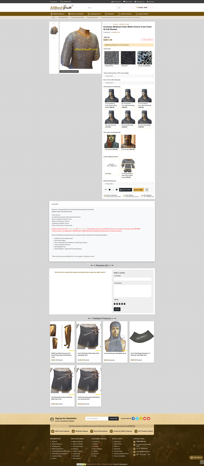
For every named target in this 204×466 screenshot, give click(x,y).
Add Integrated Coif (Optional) (111, 86)
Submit (117, 309)
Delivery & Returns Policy (121, 453)
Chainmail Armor (95, 14)
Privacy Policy (118, 451)
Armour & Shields (78, 444)
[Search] (119, 8)
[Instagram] (141, 418)
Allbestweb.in (123, 464)
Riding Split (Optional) (109, 181)
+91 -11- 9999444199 (141, 448)
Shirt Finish (107, 48)
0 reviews (115, 24)
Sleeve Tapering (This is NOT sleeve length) (116, 73)
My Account (117, 441)
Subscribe (113, 418)
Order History (118, 444)
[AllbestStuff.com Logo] (61, 7)
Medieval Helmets (58, 14)
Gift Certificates (97, 448)
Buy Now (139, 190)
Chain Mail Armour (78, 446)
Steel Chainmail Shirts (77, 17)
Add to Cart (126, 190)
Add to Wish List (148, 39)
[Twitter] (137, 418)
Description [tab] (55, 204)
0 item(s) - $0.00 (142, 7)
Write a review (125, 24)
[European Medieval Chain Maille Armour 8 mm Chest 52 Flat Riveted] (54, 30)
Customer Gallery (57, 456)
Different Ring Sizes (57, 448)
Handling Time (56, 446)
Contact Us (96, 441)
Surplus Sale (76, 453)
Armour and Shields (77, 14)
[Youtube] (144, 418)
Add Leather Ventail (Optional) (111, 132)
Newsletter (117, 448)
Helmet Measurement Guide (60, 453)
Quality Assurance (57, 444)
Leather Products (126, 14)
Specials (95, 453)
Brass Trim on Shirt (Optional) (111, 79)
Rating (116, 299)
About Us (54, 441)
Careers (54, 458)
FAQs (95, 456)
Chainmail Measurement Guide (61, 451)
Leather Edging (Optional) (110, 156)
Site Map (95, 446)
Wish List (116, 446)
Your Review (118, 283)
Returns (95, 444)
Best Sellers (76, 456)
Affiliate (95, 451)
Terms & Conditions (119, 456)
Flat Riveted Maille (92, 17)
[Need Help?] (147, 189)
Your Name (118, 275)
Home (53, 17)
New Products (77, 458)
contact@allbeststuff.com (143, 451)
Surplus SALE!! (143, 14)
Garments (110, 14)
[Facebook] (133, 418)
